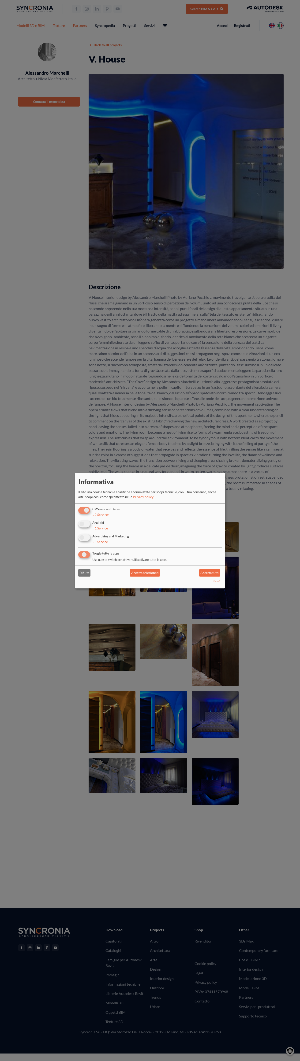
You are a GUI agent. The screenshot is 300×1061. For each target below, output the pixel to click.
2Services (100, 515)
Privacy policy (143, 497)
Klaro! (216, 581)
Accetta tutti (209, 573)
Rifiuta (84, 573)
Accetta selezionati (145, 573)
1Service (100, 528)
